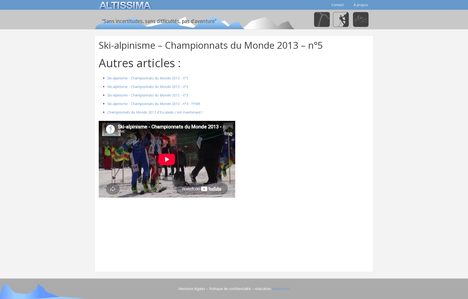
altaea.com (281, 288)
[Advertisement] (234, 234)
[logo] (124, 5)
